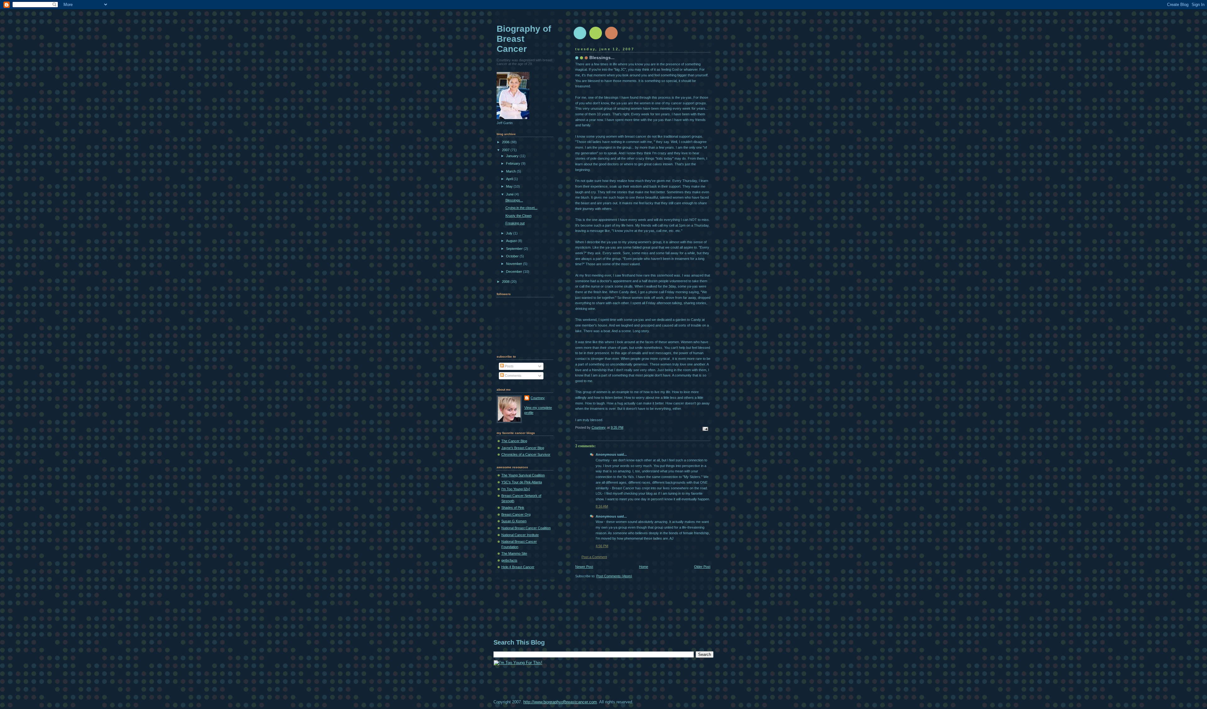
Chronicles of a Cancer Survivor (525, 454)
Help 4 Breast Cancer (517, 567)
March (511, 171)
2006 (506, 142)
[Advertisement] (607, 614)
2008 (506, 281)
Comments (512, 375)
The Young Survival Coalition (523, 475)
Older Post (702, 567)
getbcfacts (509, 560)
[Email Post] (704, 428)
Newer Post (584, 567)
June (510, 194)
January (513, 156)
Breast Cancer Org (516, 514)
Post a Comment (594, 557)
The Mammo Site (514, 553)
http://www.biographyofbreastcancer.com (560, 702)
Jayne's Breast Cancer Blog (522, 448)
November (514, 264)
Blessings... (514, 200)
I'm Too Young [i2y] (515, 489)
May (510, 186)
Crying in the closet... (521, 208)
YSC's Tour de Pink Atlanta (521, 482)
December (514, 271)
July (509, 233)
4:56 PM (602, 546)
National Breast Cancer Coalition (526, 528)
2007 (506, 150)
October (513, 256)
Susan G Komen (513, 521)
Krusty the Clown (518, 215)
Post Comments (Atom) (614, 576)
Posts (509, 366)
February (513, 163)
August (512, 241)
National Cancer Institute (520, 535)
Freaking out (515, 223)
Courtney (538, 398)
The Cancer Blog (514, 441)
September (515, 248)
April (510, 179)
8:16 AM (602, 506)
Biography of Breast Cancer (524, 39)
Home (643, 567)
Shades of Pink (512, 507)
